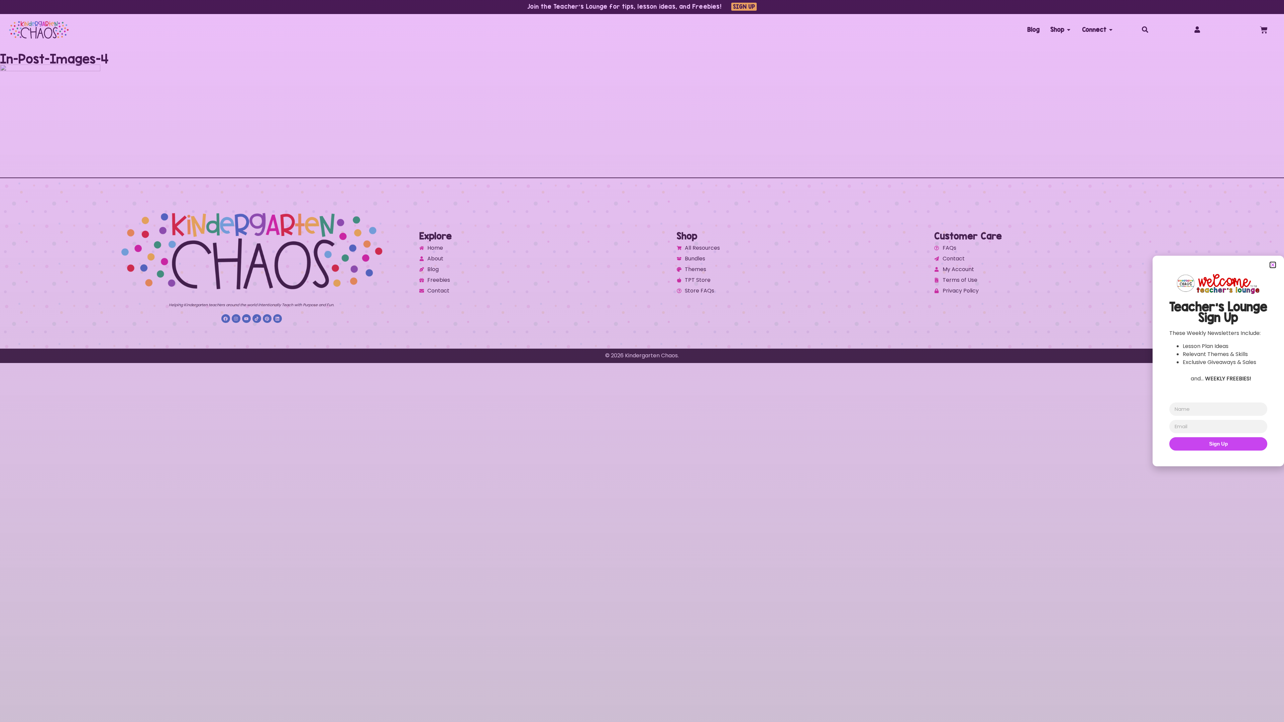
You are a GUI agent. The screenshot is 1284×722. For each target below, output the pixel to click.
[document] (642, 361)
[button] (1272, 264)
